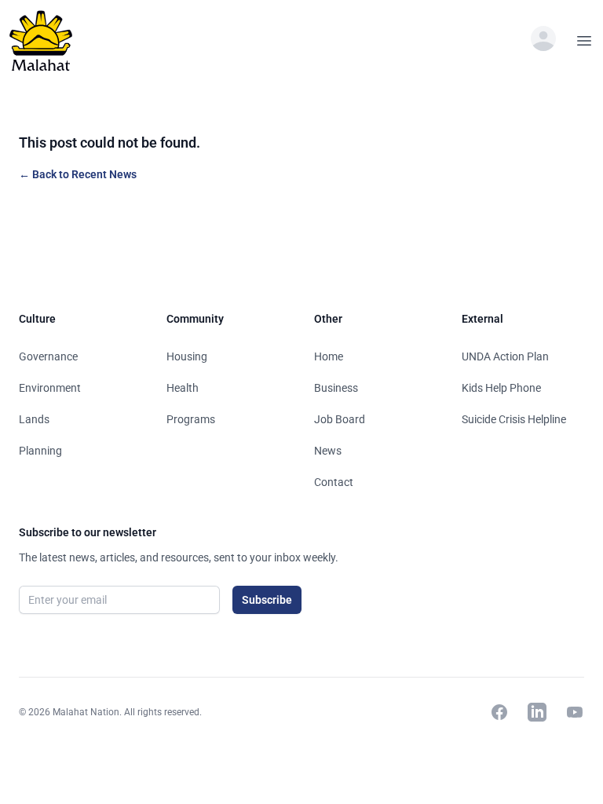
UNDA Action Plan (505, 356)
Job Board (339, 419)
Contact (333, 482)
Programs (190, 419)
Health (182, 388)
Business (336, 388)
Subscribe (267, 600)
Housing (186, 356)
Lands (34, 419)
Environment (50, 388)
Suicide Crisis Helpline (514, 419)
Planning (40, 450)
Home (328, 356)
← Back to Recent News (78, 174)
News (328, 450)
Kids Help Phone (501, 388)
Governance (48, 356)
